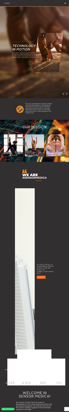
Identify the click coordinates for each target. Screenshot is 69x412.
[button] (65, 3)
